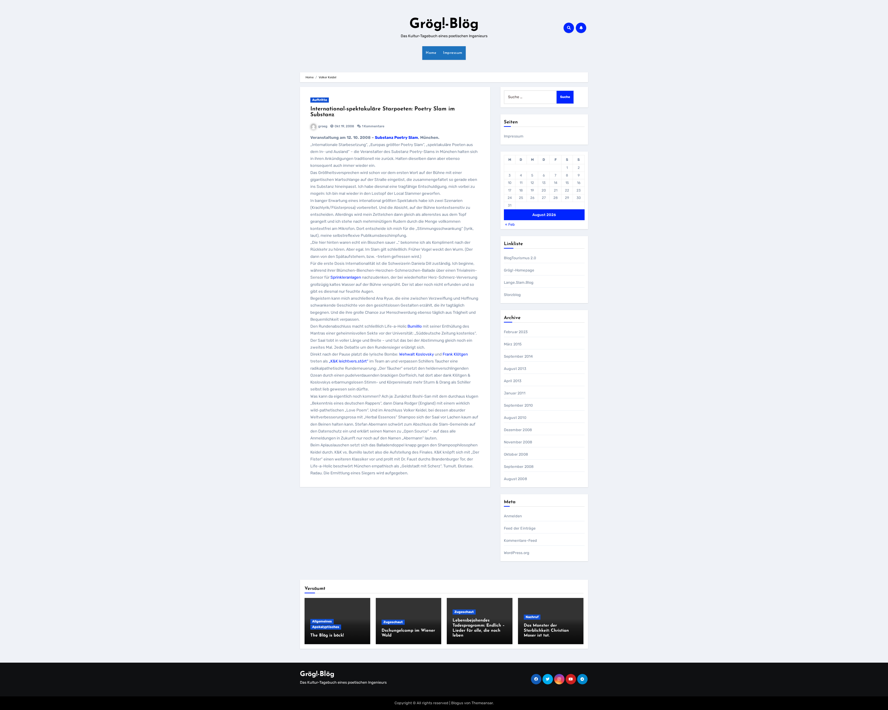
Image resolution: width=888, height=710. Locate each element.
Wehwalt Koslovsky (416, 354)
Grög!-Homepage (519, 270)
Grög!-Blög (444, 24)
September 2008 (519, 466)
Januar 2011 (514, 393)
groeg (322, 126)
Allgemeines (322, 621)
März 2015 (513, 344)
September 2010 (518, 405)
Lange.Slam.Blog (519, 282)
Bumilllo (414, 326)
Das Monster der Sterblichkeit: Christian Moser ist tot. (546, 631)
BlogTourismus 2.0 (520, 258)
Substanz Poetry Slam (396, 137)
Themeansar (482, 703)
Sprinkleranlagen (345, 277)
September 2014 (518, 356)
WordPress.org (517, 553)
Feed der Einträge (520, 528)
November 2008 (518, 442)
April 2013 (513, 381)
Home (431, 53)
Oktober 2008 (516, 454)
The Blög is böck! (327, 636)
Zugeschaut (393, 622)
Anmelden (513, 516)
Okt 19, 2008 (344, 126)
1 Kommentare (373, 126)
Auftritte (319, 100)
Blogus (457, 703)
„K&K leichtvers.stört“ (348, 361)
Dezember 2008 (518, 430)
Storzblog (512, 295)
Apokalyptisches (325, 627)
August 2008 (515, 479)
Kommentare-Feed (520, 540)
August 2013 (515, 368)
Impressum (452, 53)
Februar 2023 (516, 332)
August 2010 (515, 417)
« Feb (510, 224)
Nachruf (532, 617)
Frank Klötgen (455, 354)
